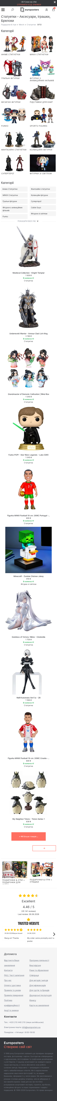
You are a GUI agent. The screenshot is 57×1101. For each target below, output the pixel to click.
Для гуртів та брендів (39, 990)
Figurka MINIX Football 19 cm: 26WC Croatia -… (28, 758)
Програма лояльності (39, 960)
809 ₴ (28, 518)
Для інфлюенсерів (37, 985)
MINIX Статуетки (10, 195)
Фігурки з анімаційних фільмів (13, 208)
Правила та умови (12, 990)
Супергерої (36, 201)
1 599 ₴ (28, 700)
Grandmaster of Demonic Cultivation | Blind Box (28, 394)
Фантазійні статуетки (40, 189)
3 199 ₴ (28, 336)
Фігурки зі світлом (39, 213)
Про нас (7, 980)
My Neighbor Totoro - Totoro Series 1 (28, 819)
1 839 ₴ (28, 275)
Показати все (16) (27, 221)
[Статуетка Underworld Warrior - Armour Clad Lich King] (28, 307)
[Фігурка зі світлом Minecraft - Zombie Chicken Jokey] (28, 550)
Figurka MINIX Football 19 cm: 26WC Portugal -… (28, 515)
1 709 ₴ (28, 639)
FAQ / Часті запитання (14, 975)
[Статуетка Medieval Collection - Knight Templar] (28, 246)
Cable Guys (36, 207)
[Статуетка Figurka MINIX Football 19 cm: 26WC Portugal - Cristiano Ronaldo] (28, 489)
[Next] (54, 934)
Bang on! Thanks (13, 935)
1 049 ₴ (28, 397)
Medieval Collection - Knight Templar (29, 273)
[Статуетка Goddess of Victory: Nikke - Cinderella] (28, 611)
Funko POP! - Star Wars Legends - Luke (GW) (28, 455)
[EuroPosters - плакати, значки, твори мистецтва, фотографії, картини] (29, 9)
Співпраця (34, 975)
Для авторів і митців (38, 980)
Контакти (8, 970)
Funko (5, 216)
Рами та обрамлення (39, 970)
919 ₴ (28, 579)
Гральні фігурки (10, 201)
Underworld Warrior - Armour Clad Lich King (28, 333)
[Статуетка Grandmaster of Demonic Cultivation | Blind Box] (28, 368)
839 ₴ (28, 821)
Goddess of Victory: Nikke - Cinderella (28, 637)
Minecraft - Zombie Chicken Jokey (29, 576)
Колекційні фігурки (39, 195)
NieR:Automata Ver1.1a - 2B (28, 698)
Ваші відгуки (35, 965)
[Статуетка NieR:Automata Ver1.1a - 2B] (28, 671)
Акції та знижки (11, 1010)
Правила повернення (13, 995)
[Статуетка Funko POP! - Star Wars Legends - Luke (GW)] (28, 428)
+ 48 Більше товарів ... (28, 836)
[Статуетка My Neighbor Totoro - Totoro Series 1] (28, 793)
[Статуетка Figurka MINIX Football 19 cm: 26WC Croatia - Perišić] (28, 732)
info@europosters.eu (31, 1027)
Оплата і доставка (12, 985)
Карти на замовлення (39, 1005)
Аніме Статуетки (9, 189)
